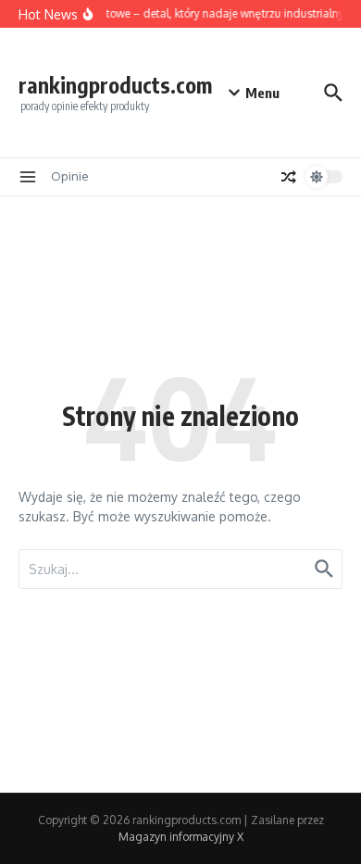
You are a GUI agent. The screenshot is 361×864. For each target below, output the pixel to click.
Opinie (70, 176)
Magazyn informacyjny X (180, 837)
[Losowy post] (288, 176)
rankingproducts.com (115, 84)
